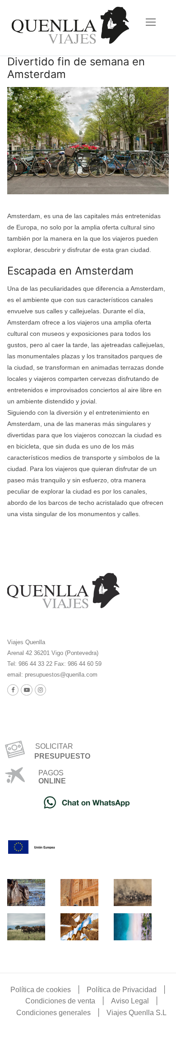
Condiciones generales (53, 1013)
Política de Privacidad (122, 990)
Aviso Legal (130, 1001)
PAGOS (51, 773)
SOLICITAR (50, 746)
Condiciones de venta (60, 1001)
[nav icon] (150, 22)
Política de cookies (40, 990)
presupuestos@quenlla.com (60, 674)
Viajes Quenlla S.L (137, 1013)
